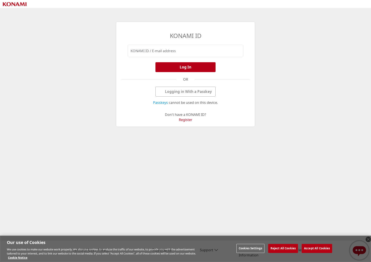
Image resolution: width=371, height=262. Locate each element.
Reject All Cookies (283, 248)
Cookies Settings (250, 248)
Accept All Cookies (317, 248)
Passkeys (160, 102)
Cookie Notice (17, 257)
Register (185, 119)
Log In (185, 67)
